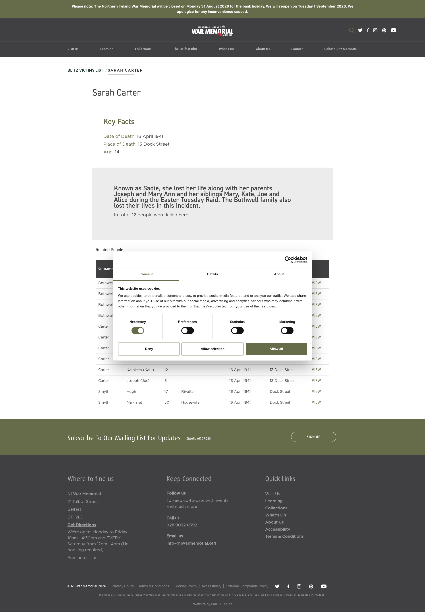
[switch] (187, 330)
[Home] (212, 33)
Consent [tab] (146, 274)
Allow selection (212, 349)
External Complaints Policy (247, 586)
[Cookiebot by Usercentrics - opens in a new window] (288, 259)
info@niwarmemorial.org (191, 544)
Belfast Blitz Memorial (340, 49)
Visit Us (73, 49)
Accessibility (277, 530)
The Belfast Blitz (185, 49)
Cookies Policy (185, 586)
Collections (143, 49)
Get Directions (82, 525)
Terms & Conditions (284, 537)
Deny (149, 349)
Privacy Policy (123, 586)
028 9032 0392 (181, 525)
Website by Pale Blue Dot (212, 604)
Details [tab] (212, 274)
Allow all (276, 349)
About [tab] (279, 274)
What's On (226, 49)
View (316, 283)
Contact (297, 49)
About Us (263, 49)
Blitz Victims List (85, 70)
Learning (107, 49)
